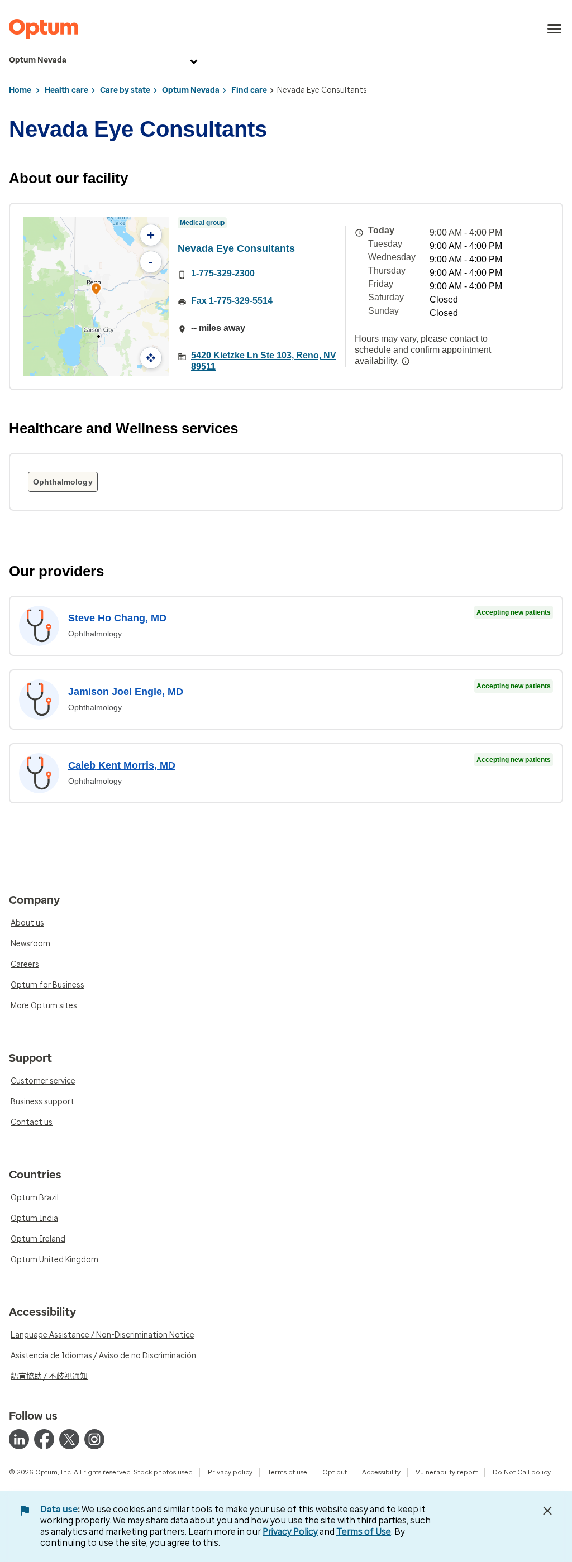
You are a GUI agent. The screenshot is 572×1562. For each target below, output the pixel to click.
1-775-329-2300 (223, 273)
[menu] (554, 29)
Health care (66, 90)
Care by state (125, 90)
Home (20, 90)
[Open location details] (96, 290)
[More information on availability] (405, 361)
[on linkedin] (19, 1439)
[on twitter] (69, 1439)
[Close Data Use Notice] (547, 1510)
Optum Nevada (37, 60)
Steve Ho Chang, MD (117, 618)
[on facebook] (44, 1439)
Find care (249, 90)
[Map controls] (151, 358)
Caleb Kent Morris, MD (121, 765)
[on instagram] (94, 1439)
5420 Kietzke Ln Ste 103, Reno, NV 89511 (263, 361)
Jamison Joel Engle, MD (125, 691)
